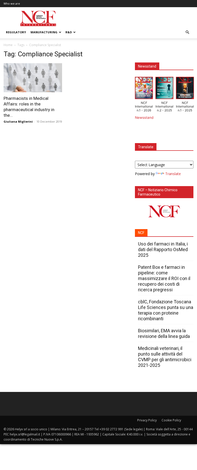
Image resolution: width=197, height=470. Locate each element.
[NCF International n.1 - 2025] (185, 89)
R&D (68, 32)
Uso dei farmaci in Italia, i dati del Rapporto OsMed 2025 (163, 249)
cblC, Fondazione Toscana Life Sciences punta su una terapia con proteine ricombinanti (165, 310)
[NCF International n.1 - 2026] (144, 89)
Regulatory (16, 32)
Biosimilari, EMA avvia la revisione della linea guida (164, 333)
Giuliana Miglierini (18, 121)
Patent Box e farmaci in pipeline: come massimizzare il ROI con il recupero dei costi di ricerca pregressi (164, 278)
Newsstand (144, 117)
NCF (141, 233)
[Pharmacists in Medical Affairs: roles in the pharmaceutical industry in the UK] (33, 77)
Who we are (12, 3)
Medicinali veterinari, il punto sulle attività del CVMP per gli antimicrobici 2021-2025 (164, 357)
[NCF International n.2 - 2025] (164, 89)
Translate (173, 173)
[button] (187, 32)
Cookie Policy (171, 420)
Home (8, 45)
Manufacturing (44, 32)
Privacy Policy (147, 420)
